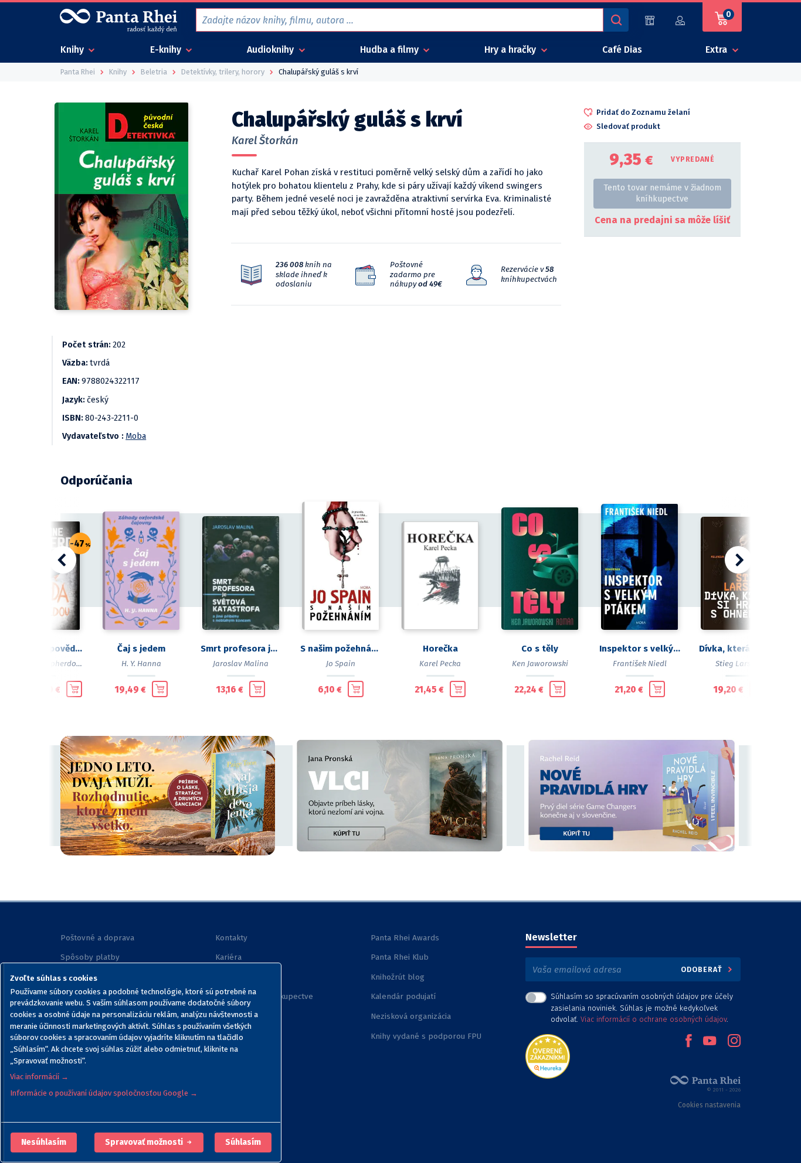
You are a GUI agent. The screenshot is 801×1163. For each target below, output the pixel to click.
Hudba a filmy (390, 49)
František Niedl (640, 664)
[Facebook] (688, 1041)
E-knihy (167, 49)
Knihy (73, 49)
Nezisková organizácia (411, 1016)
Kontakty (231, 938)
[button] (44, 1142)
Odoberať (703, 969)
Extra (717, 49)
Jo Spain (340, 664)
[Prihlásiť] (681, 20)
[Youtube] (709, 1041)
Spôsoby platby (90, 957)
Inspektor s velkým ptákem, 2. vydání (639, 648)
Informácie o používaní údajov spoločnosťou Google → (104, 1093)
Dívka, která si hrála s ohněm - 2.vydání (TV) (739, 648)
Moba (135, 436)
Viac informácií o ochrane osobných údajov (654, 1019)
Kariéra (228, 957)
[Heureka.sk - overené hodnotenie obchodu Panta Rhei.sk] (547, 1055)
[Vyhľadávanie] (615, 20)
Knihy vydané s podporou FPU (426, 1036)
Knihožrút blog (398, 977)
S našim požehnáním (340, 648)
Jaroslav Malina (241, 664)
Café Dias (622, 49)
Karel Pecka (440, 664)
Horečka (440, 648)
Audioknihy (271, 49)
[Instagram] (734, 1041)
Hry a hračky (511, 49)
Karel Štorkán (265, 140)
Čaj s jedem (141, 648)
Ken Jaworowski (540, 664)
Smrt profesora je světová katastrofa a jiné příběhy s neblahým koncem (241, 648)
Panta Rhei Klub (400, 957)
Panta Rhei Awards (405, 938)
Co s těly (539, 648)
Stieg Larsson (739, 664)
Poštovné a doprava (97, 938)
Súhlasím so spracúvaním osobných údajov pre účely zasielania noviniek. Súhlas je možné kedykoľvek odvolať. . (642, 1007)
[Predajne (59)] (650, 20)
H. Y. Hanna (141, 664)
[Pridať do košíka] (74, 689)
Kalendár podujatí (403, 996)
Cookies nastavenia (709, 1105)
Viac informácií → (39, 1076)
